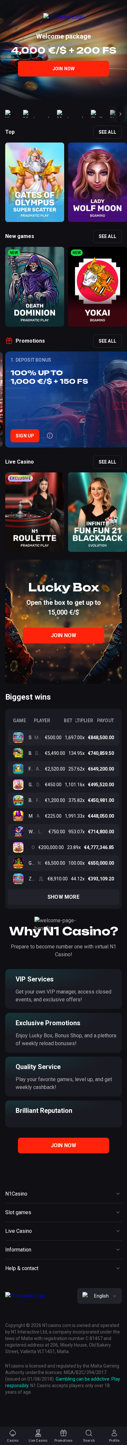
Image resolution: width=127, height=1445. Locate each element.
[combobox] (99, 1296)
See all (107, 132)
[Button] (49, 435)
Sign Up (25, 435)
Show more (63, 897)
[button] (120, 114)
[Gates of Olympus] (20, 847)
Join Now (63, 68)
